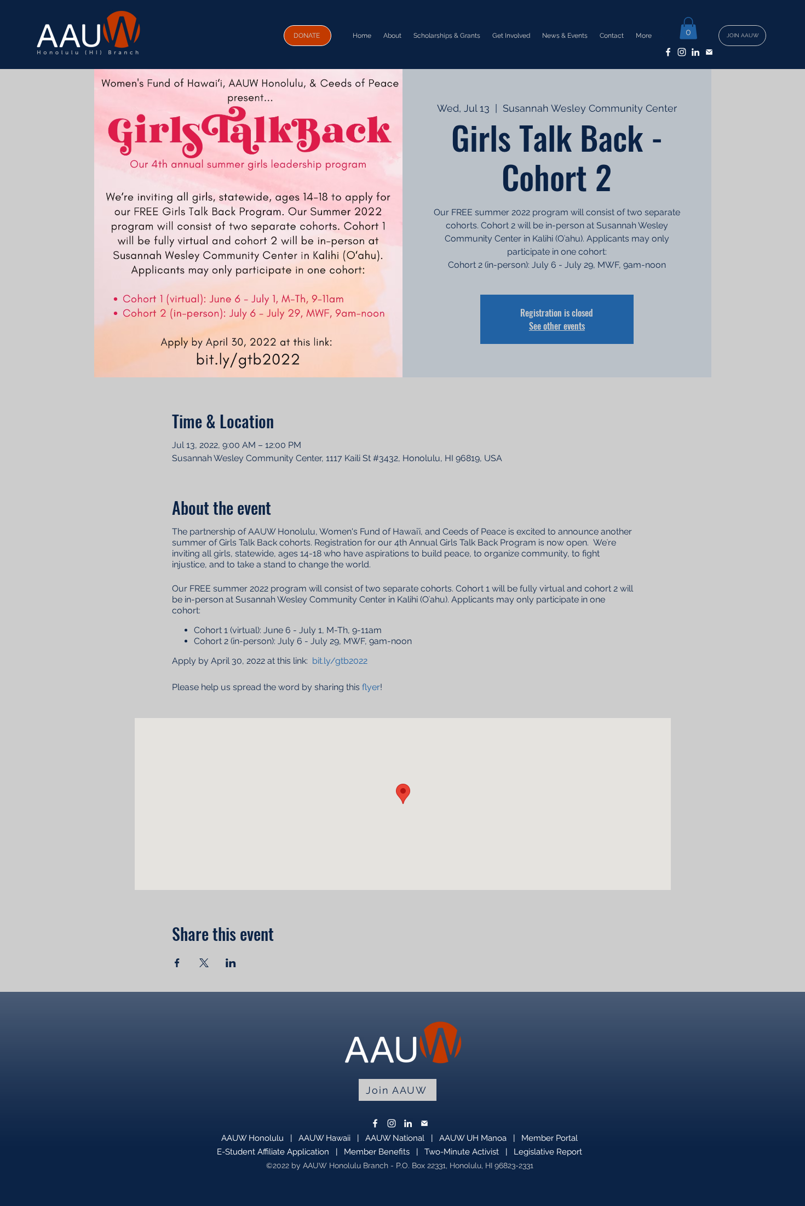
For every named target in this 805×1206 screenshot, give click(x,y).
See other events (557, 325)
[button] (688, 28)
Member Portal (549, 1138)
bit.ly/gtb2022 (339, 661)
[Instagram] (681, 52)
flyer (371, 687)
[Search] (659, 34)
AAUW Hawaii (324, 1138)
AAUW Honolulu (252, 1138)
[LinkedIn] (695, 52)
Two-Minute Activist (461, 1152)
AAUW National (394, 1138)
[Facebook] (668, 52)
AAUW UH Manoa (473, 1138)
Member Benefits (377, 1152)
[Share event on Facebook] (177, 962)
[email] (709, 52)
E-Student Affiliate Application (273, 1152)
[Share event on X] (204, 962)
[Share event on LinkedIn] (231, 962)
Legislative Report (548, 1152)
